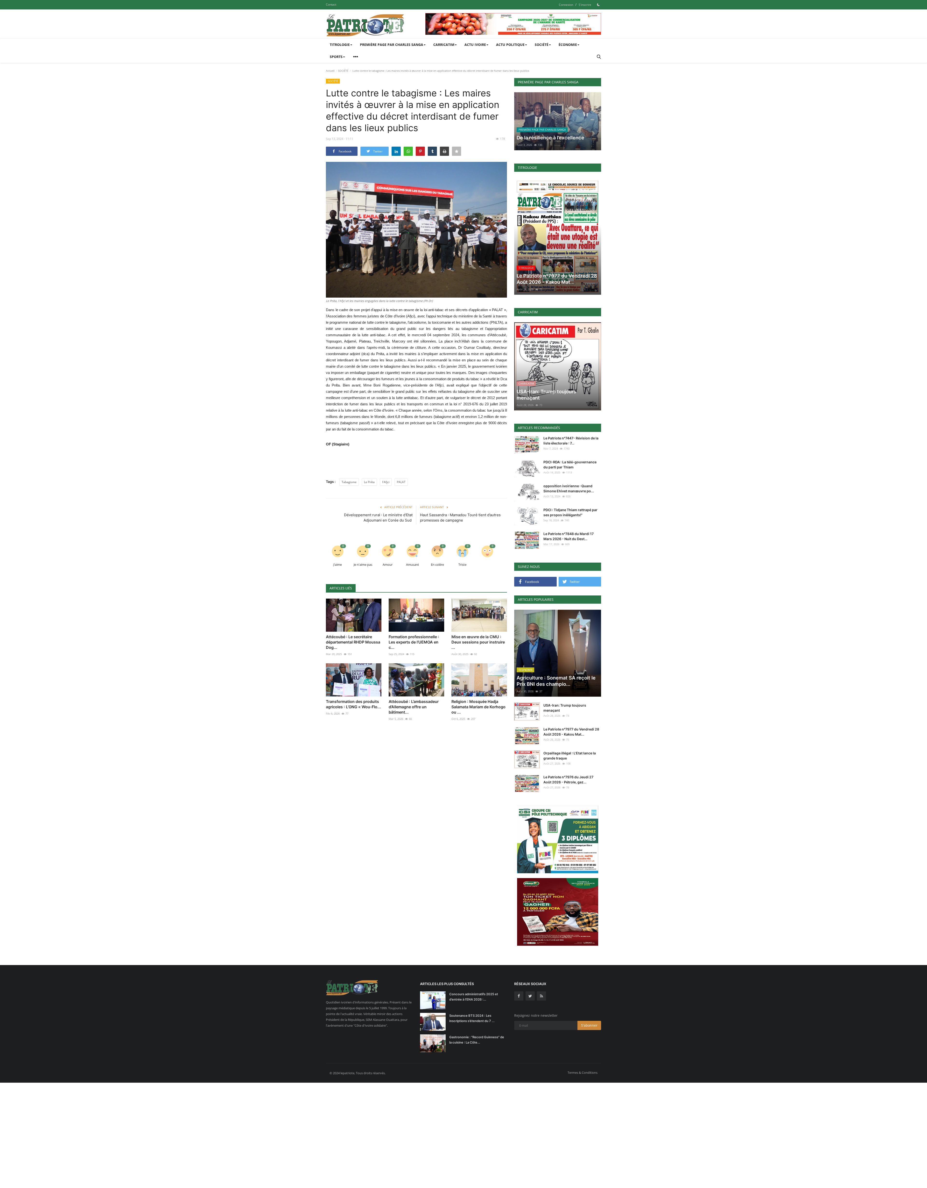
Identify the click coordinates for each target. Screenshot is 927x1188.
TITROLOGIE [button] (340, 44)
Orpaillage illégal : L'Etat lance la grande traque (569, 755)
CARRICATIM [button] (443, 44)
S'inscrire (585, 5)
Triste (462, 564)
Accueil (330, 70)
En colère (437, 564)
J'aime (337, 564)
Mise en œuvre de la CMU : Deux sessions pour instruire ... (478, 642)
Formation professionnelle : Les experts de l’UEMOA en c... (414, 642)
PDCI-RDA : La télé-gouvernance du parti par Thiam (570, 464)
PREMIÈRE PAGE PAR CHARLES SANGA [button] (391, 44)
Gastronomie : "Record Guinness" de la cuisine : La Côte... (476, 1039)
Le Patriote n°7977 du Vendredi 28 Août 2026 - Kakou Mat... (571, 731)
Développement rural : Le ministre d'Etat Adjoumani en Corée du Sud (378, 517)
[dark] (598, 4)
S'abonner (589, 1025)
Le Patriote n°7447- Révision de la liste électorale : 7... (570, 440)
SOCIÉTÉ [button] (541, 44)
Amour (388, 564)
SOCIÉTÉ (343, 70)
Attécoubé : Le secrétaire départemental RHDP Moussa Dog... (353, 642)
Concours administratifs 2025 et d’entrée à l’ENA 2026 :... (473, 996)
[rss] (541, 996)
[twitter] (530, 996)
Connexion (566, 5)
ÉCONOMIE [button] (568, 44)
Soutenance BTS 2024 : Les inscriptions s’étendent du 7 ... (472, 1018)
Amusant (412, 564)
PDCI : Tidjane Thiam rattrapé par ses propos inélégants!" (570, 512)
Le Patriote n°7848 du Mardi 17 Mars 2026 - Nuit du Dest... (568, 536)
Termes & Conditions (582, 1072)
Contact (331, 4)
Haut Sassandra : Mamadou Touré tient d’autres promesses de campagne (460, 517)
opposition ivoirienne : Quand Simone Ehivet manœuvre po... (568, 488)
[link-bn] (513, 24)
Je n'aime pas (363, 564)
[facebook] (518, 996)
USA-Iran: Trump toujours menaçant (564, 707)
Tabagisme (349, 482)
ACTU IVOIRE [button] (475, 44)
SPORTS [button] (336, 56)
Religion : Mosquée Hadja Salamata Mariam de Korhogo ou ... (478, 707)
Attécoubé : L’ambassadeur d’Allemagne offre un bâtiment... (414, 707)
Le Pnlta (369, 482)
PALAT (401, 482)
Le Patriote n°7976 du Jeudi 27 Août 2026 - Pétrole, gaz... (568, 779)
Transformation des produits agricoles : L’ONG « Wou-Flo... (353, 704)
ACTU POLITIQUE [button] (510, 44)
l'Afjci (385, 482)
